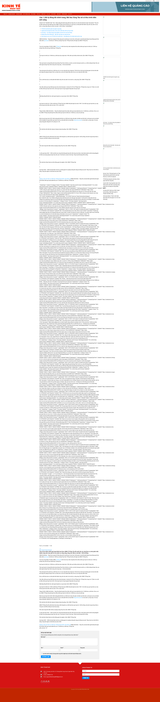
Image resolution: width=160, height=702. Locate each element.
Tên (42, 647)
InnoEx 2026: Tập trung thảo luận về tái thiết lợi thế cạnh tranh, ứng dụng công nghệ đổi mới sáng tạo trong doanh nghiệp (111, 185)
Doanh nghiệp (11, 14)
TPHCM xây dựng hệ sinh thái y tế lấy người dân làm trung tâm (111, 179)
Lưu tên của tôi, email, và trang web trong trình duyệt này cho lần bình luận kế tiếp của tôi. (62, 653)
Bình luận (43, 637)
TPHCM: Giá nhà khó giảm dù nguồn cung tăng (51, 28)
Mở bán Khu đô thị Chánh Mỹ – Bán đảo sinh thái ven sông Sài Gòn (55, 34)
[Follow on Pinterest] (46, 682)
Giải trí (70, 14)
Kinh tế (5, 14)
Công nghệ (64, 14)
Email (62, 647)
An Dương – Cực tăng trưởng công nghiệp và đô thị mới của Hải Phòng (56, 32)
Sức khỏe (53, 14)
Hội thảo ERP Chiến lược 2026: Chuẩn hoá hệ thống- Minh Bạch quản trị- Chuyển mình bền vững (111, 192)
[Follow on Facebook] (42, 682)
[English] (82, 0)
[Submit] (154, 1)
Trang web (82, 647)
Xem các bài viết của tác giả (45, 550)
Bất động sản (26, 14)
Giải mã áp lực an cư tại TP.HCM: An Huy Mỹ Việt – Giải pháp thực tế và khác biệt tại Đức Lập (61, 36)
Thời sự (38, 14)
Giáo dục (43, 14)
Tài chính (33, 14)
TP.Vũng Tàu (58, 46)
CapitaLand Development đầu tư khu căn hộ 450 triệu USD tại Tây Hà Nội (57, 30)
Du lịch (48, 14)
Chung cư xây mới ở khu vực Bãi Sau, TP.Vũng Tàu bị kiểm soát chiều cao (55, 178)
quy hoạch (46, 40)
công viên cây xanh (78, 120)
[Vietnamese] (84, 0)
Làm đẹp (59, 14)
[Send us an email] (44, 682)
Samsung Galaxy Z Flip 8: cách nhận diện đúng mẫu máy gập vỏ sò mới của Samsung (111, 197)
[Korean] (83, 0)
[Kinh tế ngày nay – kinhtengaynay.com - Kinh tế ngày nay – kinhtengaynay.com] (13, 7)
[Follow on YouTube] (49, 682)
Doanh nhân (19, 14)
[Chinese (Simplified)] (80, 0)
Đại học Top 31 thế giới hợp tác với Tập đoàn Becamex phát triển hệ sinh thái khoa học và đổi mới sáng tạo (111, 175)
